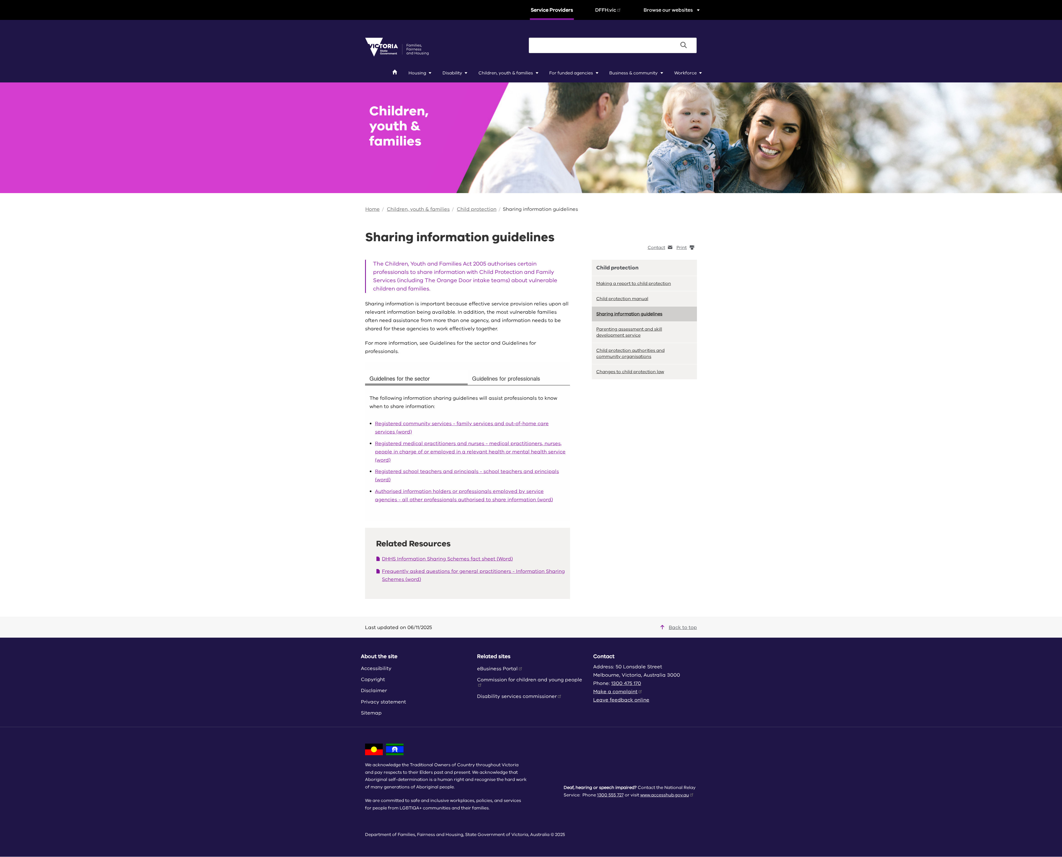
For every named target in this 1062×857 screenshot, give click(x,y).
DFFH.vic (605, 10)
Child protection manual (622, 299)
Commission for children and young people (529, 679)
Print (681, 248)
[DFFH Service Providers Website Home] (397, 47)
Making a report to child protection (633, 284)
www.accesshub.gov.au (664, 795)
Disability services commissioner (517, 696)
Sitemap (371, 713)
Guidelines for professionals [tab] (506, 378)
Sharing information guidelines (540, 209)
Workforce (685, 73)
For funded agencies (571, 73)
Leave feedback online (621, 700)
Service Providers (552, 10)
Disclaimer (374, 690)
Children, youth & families (505, 73)
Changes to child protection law (630, 372)
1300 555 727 (610, 795)
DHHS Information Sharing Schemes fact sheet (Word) (447, 558)
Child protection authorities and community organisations (630, 353)
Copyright (373, 679)
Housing (417, 73)
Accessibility (376, 668)
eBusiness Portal (497, 668)
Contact (656, 248)
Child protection (476, 209)
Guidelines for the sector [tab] (399, 378)
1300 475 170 (626, 683)
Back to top (683, 627)
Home (372, 209)
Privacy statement (383, 701)
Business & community (633, 73)
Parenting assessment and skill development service (629, 332)
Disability (452, 73)
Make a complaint (615, 691)
